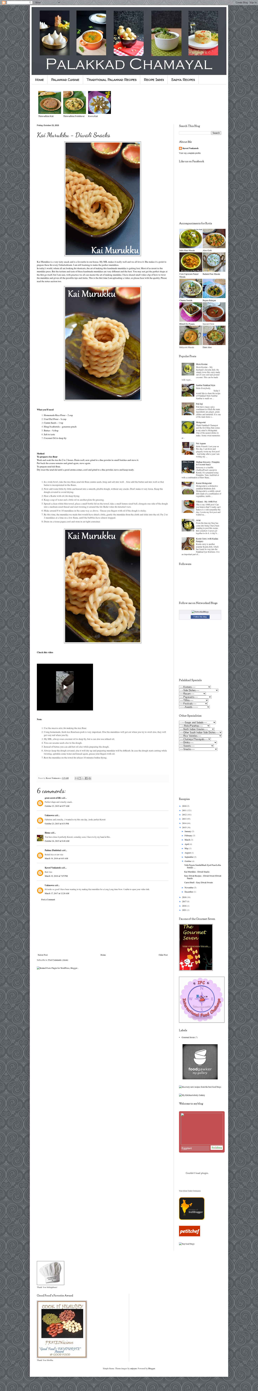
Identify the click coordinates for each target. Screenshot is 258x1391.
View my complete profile (190, 153)
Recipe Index (154, 79)
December (189, 891)
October (188, 861)
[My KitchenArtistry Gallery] (192, 1095)
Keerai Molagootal (203, 483)
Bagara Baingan (209, 300)
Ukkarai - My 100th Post (206, 501)
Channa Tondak (185, 300)
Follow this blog (200, 617)
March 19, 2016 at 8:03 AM (56, 858)
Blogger (151, 1368)
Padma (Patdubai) (53, 850)
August (188, 852)
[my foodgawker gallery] (200, 1078)
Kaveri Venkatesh (53, 867)
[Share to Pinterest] (89, 778)
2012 (184, 814)
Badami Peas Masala (211, 273)
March (188, 839)
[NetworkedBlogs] (200, 611)
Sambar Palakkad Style (205, 385)
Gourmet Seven (188, 1037)
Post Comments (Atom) (58, 959)
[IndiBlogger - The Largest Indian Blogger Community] (191, 1219)
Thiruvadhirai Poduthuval (73, 116)
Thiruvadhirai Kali (46, 116)
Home (39, 79)
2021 (184, 910)
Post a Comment (48, 899)
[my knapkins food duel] (200, 1086)
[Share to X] (83, 778)
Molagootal (201, 422)
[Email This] (76, 778)
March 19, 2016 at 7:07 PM (56, 875)
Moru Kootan (201, 364)
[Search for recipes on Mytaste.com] (186, 1243)
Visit (190, 1191)
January (188, 831)
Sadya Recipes (183, 79)
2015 (184, 827)
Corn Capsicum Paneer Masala (189, 275)
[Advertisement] (102, 927)
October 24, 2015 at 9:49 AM (57, 840)
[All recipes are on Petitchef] (189, 1235)
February (189, 835)
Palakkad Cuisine (65, 79)
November (189, 887)
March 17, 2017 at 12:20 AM (57, 893)
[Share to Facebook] (86, 778)
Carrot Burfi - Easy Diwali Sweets (198, 882)
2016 (184, 897)
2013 (184, 818)
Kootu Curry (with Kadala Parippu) (207, 539)
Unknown (49, 815)
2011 (184, 810)
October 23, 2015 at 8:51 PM (57, 823)
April (187, 844)
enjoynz (133, 1368)
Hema (47, 832)
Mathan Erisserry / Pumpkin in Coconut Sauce (208, 463)
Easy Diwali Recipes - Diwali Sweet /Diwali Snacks (202, 877)
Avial (198, 520)
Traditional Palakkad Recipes (112, 79)
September (189, 856)
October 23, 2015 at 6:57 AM (57, 805)
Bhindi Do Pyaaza (186, 323)
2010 (184, 805)
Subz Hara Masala (187, 250)
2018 (184, 905)
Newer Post (43, 954)
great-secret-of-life (53, 797)
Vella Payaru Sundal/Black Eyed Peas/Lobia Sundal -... (202, 866)
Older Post (163, 954)
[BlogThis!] (79, 778)
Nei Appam (201, 443)
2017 (184, 901)
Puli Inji (199, 403)
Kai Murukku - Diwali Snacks (197, 871)
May (187, 848)
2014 (184, 823)
